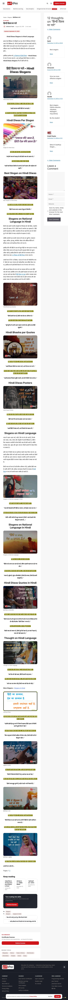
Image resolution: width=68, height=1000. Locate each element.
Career (19, 955)
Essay (24, 955)
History (12, 953)
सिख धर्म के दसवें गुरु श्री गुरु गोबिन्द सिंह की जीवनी (17, 917)
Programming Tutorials (58, 978)
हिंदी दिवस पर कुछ (20, 274)
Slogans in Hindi (19, 688)
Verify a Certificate (23, 990)
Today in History (20, 953)
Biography (5, 953)
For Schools (38, 983)
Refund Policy (5, 991)
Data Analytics (30, 9)
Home (4, 17)
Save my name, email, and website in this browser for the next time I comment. (56, 211)
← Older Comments (53, 29)
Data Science (6, 9)
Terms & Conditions (7, 986)
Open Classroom (39, 978)
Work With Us (5, 983)
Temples (13, 955)
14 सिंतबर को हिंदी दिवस (18, 255)
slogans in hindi (17, 914)
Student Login (38, 981)
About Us (4, 978)
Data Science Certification (25, 978)
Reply (51, 54)
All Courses (21, 988)
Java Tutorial (55, 981)
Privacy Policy (5, 988)
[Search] (47, 3)
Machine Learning (18, 9)
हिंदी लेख (53, 988)
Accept (57, 996)
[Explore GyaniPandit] (51, 3)
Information (6, 955)
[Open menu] (3, 3)
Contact (4, 981)
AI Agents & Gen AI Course (47, 9)
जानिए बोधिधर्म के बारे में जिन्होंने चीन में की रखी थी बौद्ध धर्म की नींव (23, 921)
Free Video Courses (57, 986)
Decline (50, 996)
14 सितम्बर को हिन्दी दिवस (20, 55)
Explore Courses (60, 3)
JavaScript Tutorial (56, 983)
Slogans (10, 17)
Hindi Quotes (30, 953)
